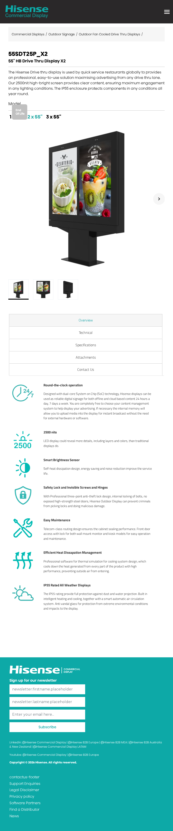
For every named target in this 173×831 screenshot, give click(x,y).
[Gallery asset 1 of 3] (86, 199)
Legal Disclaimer (24, 789)
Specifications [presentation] (85, 345)
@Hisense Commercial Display (44, 742)
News (14, 816)
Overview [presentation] (86, 320)
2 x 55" (35, 117)
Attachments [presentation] (86, 357)
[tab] (86, 320)
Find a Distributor (24, 809)
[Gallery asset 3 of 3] (68, 289)
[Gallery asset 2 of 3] (43, 289)
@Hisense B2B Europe (83, 742)
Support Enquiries (24, 783)
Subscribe (47, 727)
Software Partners (25, 803)
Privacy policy (21, 796)
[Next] (159, 199)
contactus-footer (24, 777)
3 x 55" (53, 117)
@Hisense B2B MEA (114, 742)
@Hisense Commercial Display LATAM (59, 747)
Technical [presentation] (86, 332)
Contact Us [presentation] (85, 369)
